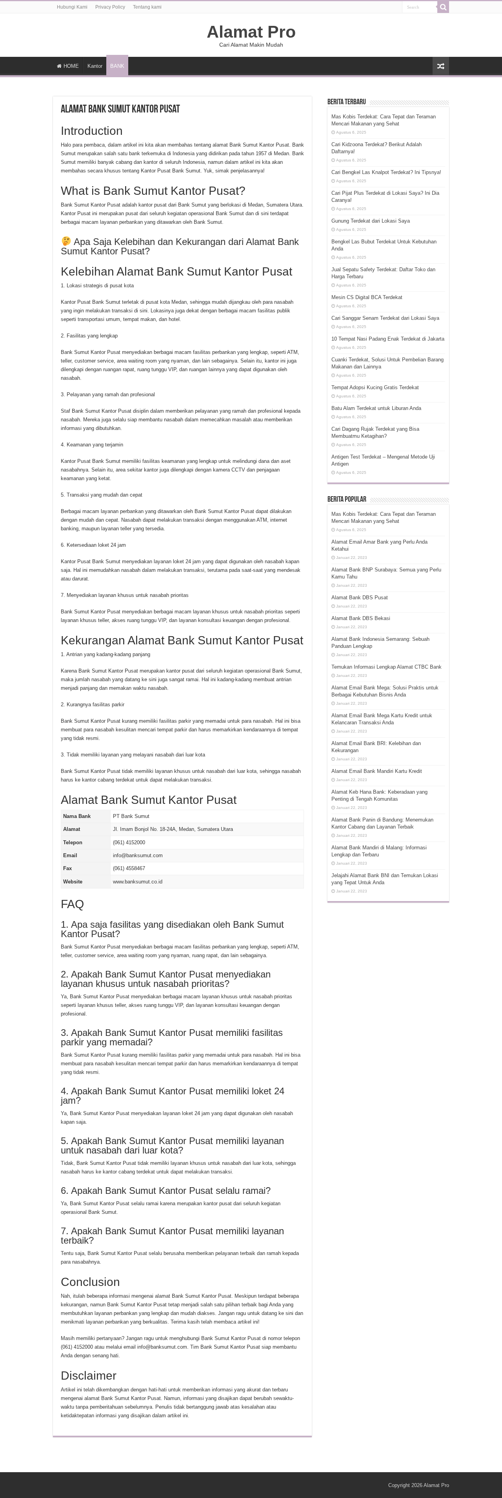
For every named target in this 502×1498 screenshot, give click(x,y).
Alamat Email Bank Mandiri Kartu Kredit (376, 771)
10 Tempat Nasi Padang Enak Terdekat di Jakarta (387, 339)
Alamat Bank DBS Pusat (359, 597)
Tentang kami (147, 7)
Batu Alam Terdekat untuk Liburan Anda (376, 408)
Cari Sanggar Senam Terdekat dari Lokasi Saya (385, 318)
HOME (71, 66)
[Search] (443, 7)
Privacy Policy (110, 7)
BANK (117, 66)
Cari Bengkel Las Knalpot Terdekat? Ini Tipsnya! (386, 172)
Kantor (94, 66)
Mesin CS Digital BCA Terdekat (366, 297)
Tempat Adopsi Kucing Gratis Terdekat (375, 387)
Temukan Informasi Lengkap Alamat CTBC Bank (386, 667)
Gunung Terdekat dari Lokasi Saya (370, 221)
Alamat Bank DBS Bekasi (360, 618)
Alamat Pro (251, 31)
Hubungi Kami (72, 7)
